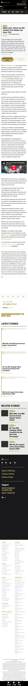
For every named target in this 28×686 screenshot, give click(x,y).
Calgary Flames (5, 314)
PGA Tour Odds (18, 560)
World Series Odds (5, 598)
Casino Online (8, 474)
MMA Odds (4, 555)
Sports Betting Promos (19, 581)
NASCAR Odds (5, 557)
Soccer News (17, 567)
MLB (13, 12)
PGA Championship (6, 589)
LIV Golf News (18, 551)
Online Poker (7, 477)
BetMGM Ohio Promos (19, 635)
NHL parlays (7, 235)
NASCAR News (18, 566)
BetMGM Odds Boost (19, 586)
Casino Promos (18, 580)
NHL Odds (17, 558)
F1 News (16, 572)
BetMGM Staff (6, 34)
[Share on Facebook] (8, 296)
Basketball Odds (5, 547)
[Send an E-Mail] (13, 296)
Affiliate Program (5, 606)
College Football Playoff (7, 583)
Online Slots (4, 572)
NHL (23, 314)
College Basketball (6, 586)
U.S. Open (4, 594)
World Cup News (18, 573)
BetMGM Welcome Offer (7, 59)
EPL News (17, 564)
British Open (4, 582)
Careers (3, 608)
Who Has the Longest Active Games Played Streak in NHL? (12, 393)
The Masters (4, 592)
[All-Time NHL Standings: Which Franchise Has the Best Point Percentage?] (4, 427)
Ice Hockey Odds (5, 553)
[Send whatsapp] (19, 296)
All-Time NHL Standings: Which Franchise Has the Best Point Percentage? (11, 368)
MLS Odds (17, 554)
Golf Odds (4, 551)
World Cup (4, 597)
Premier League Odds (19, 561)
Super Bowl (4, 591)
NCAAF (17, 12)
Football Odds (5, 549)
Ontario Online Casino (6, 574)
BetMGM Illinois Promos (20, 593)
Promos (4, 12)
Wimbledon (4, 595)
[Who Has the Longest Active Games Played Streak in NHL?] (4, 444)
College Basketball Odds (20, 548)
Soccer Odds (4, 558)
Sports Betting (8, 471)
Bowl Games (4, 580)
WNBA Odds (17, 563)
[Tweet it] (3, 296)
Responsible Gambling (8, 489)
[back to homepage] (4, 7)
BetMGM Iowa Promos (19, 598)
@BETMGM (10, 307)
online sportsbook (6, 239)
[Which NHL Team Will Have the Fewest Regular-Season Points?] (4, 413)
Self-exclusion (5, 623)
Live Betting (4, 554)
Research (4, 620)
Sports (8, 315)
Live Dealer (4, 568)
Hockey (5, 25)
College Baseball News (19, 570)
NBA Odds (17, 555)
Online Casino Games (6, 569)
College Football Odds (19, 549)
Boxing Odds (4, 548)
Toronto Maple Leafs (9, 65)
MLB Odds (17, 553)
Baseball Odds (5, 545)
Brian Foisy (4, 347)
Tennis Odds (4, 560)
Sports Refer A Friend (19, 583)
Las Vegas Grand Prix (6, 585)
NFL (9, 12)
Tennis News (17, 569)
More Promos (20, 59)
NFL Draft (4, 588)
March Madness (5, 600)
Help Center (8, 493)
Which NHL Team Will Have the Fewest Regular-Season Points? (13, 344)
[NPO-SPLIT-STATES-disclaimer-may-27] (14, 283)
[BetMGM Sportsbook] (6, 2)
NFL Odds (17, 557)
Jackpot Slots (5, 566)
